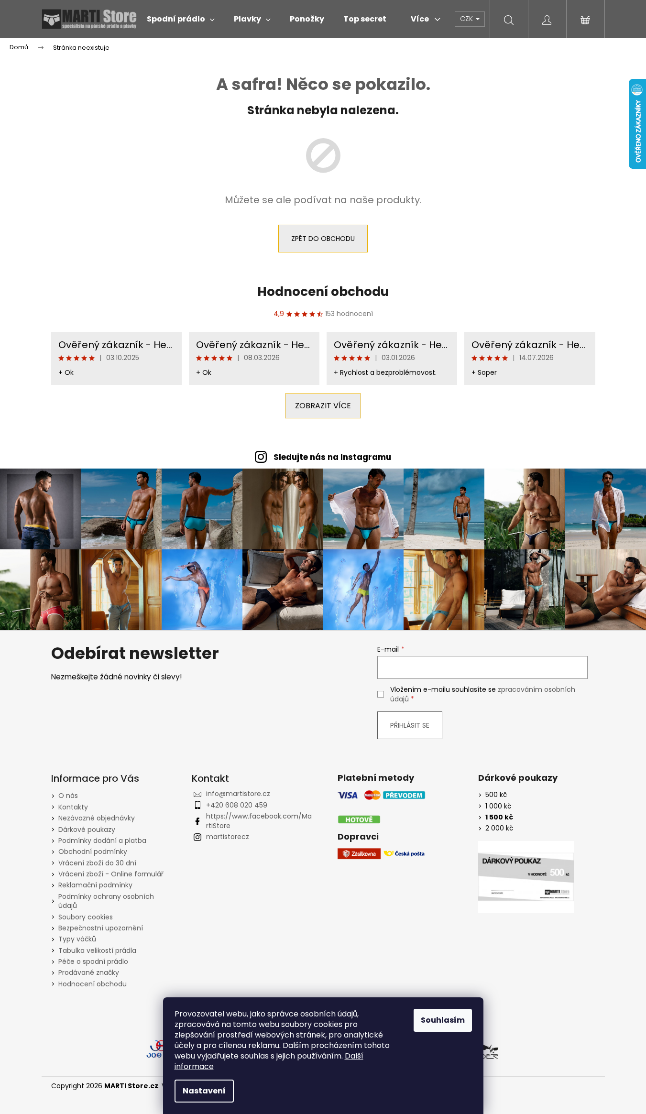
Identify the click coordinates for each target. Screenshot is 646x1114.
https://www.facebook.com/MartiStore (259, 820)
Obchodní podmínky (92, 851)
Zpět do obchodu (323, 238)
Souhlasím (443, 1020)
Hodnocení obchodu (323, 291)
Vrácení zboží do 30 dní (97, 863)
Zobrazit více (323, 405)
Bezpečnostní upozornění (100, 928)
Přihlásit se (409, 725)
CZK (467, 18)
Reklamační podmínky (95, 885)
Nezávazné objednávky (96, 818)
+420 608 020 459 (236, 805)
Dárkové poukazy (86, 829)
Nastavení (204, 1090)
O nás (68, 795)
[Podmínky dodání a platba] (382, 807)
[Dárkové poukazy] (526, 877)
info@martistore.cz (238, 793)
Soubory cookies (85, 917)
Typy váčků (77, 939)
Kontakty (73, 807)
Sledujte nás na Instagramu (332, 457)
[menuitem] (180, 19)
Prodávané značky (88, 972)
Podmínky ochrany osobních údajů (106, 901)
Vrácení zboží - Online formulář (111, 874)
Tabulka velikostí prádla (97, 950)
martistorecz (227, 836)
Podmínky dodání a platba (102, 840)
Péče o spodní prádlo (93, 961)
